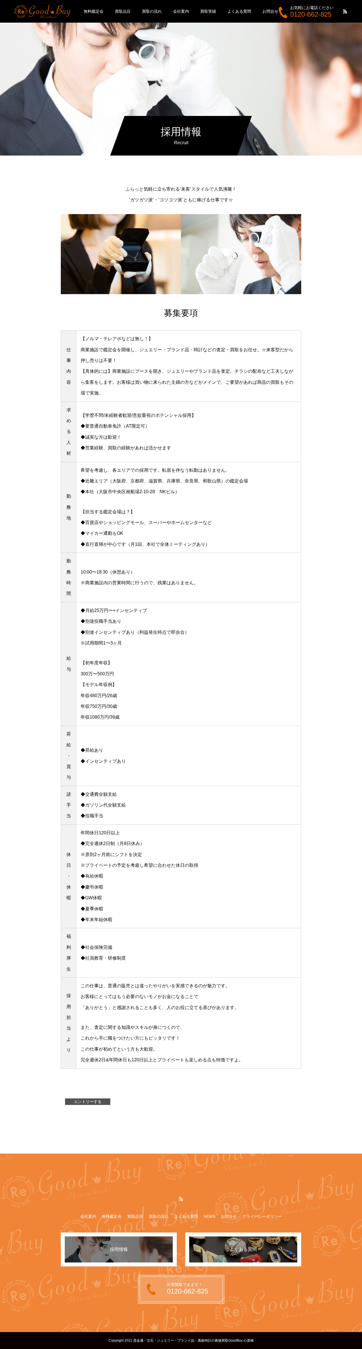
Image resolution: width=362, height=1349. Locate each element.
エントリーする (88, 1101)
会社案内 (181, 11)
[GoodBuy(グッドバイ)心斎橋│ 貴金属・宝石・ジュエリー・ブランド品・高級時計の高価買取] (42, 11)
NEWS (209, 1216)
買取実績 (208, 11)
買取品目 (123, 11)
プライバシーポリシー (262, 1216)
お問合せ (270, 11)
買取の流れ (152, 11)
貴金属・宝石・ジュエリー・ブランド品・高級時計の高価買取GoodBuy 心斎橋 (193, 1340)
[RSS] (345, 11)
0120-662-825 (310, 14)
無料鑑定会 (94, 11)
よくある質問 (239, 11)
